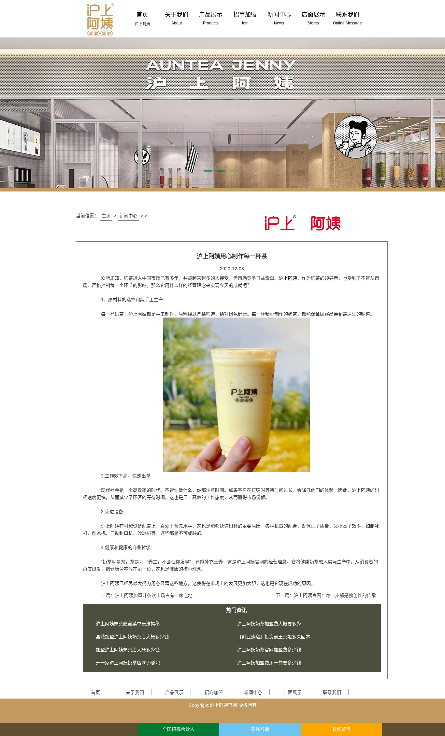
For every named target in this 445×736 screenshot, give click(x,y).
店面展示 (292, 692)
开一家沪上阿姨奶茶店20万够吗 (128, 662)
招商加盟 (214, 692)
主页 (106, 215)
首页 (95, 692)
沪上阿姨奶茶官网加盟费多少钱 (269, 649)
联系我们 (332, 692)
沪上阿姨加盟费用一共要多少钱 (269, 662)
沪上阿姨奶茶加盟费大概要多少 (269, 623)
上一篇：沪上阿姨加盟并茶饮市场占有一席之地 (145, 595)
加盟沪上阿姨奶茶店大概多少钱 (128, 649)
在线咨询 (260, 729)
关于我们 (135, 692)
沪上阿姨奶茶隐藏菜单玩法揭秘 (128, 623)
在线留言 (341, 729)
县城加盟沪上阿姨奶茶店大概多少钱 (132, 636)
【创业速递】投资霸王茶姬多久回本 (273, 636)
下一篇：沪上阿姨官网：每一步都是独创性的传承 (326, 595)
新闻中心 (128, 215)
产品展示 (174, 692)
